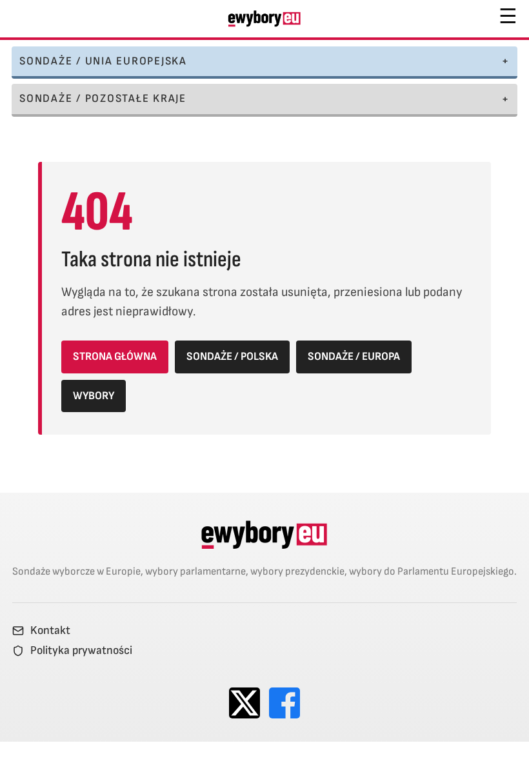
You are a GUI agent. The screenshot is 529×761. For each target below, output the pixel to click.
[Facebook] (284, 702)
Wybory (93, 395)
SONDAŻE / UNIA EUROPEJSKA (103, 61)
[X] (244, 702)
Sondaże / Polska (232, 356)
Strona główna (115, 356)
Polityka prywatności (81, 651)
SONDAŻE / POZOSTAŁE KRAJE (102, 98)
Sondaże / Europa (354, 356)
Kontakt (50, 631)
